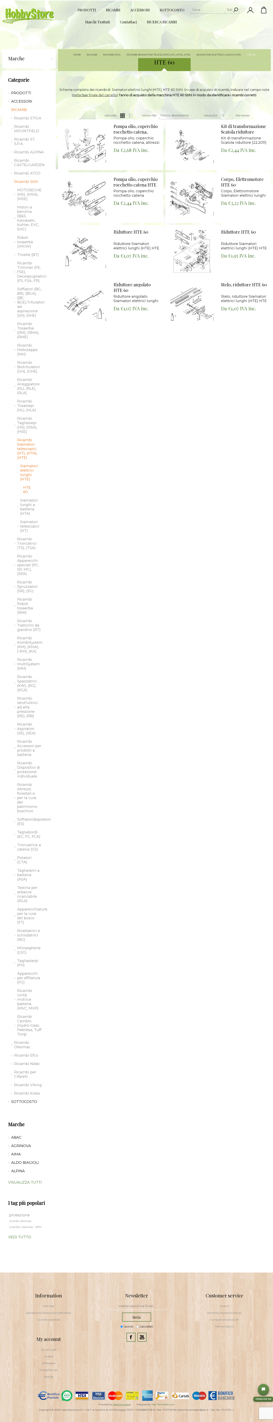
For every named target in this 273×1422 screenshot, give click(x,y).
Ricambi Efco (26, 1055)
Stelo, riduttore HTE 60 (244, 285)
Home (77, 54)
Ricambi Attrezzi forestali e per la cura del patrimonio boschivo (27, 797)
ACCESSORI (21, 101)
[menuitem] (48, 1306)
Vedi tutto (19, 1237)
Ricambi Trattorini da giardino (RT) (29, 625)
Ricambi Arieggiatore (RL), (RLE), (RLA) (28, 386)
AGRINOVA (21, 1146)
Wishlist (48, 1376)
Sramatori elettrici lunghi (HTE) (29, 472)
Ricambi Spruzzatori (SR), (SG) (27, 586)
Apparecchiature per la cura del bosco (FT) (30, 916)
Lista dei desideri (87, 130)
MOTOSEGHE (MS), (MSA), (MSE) (29, 194)
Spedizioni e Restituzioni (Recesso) (48, 1312)
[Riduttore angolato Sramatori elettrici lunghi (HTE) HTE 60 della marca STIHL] (84, 304)
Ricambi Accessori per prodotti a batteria (29, 748)
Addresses (48, 1363)
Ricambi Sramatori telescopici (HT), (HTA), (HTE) (27, 449)
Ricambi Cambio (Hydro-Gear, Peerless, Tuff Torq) (29, 1025)
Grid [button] (122, 115)
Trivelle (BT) (28, 255)
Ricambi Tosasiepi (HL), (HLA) (26, 405)
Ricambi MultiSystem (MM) (28, 664)
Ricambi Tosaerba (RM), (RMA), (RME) (28, 330)
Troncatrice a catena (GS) (29, 847)
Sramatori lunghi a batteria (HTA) (29, 507)
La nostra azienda (48, 1319)
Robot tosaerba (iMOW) (25, 242)
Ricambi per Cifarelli (25, 1074)
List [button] (131, 115)
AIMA (16, 1154)
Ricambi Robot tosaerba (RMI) (25, 606)
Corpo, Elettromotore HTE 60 (242, 182)
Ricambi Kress (27, 1093)
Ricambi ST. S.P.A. (24, 141)
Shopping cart (48, 1369)
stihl (38, 1227)
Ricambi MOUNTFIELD (26, 128)
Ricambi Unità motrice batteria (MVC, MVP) (28, 999)
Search (224, 1306)
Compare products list (224, 1319)
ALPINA (18, 1171)
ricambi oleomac (20, 1221)
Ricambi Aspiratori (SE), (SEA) (26, 728)
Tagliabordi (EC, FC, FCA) (28, 834)
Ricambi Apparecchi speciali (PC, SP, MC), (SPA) (28, 565)
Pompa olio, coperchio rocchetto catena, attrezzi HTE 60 (136, 129)
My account (48, 1349)
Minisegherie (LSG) (29, 950)
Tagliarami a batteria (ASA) (28, 875)
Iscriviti (128, 1327)
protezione (19, 1215)
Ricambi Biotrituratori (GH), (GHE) (28, 367)
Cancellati (146, 1327)
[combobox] (211, 9)
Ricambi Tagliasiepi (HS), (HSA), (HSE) (27, 425)
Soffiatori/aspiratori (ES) (30, 821)
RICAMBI (19, 110)
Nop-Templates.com (163, 1404)
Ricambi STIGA (27, 118)
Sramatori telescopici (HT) (29, 526)
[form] (136, 1306)
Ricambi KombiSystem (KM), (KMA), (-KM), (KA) (30, 644)
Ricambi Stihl (26, 181)
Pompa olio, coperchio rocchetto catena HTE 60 (136, 182)
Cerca (235, 9)
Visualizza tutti (25, 1182)
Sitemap (48, 1306)
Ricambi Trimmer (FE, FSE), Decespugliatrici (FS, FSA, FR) (30, 272)
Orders (48, 1356)
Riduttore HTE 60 (131, 232)
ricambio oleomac (21, 1227)
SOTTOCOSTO (24, 1102)
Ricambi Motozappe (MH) (27, 349)
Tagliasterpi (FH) (27, 963)
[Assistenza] (263, 1389)
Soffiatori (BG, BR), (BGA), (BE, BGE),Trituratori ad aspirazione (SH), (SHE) (30, 302)
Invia (136, 1317)
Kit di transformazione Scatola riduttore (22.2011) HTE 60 (243, 129)
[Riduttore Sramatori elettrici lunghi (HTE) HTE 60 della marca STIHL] (84, 251)
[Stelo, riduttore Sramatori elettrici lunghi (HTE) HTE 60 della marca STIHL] (191, 304)
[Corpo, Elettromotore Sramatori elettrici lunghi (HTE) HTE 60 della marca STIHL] (191, 198)
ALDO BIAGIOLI (25, 1162)
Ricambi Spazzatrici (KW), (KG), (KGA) (27, 683)
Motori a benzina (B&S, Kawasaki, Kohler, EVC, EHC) (28, 218)
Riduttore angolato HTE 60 (132, 287)
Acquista (79, 120)
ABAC (16, 1137)
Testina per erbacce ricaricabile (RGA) (27, 894)
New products (224, 1326)
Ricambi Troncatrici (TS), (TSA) (27, 543)
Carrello (264, 10)
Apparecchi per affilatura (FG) (28, 978)
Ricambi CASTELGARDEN (29, 162)
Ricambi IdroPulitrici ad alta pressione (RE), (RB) (27, 707)
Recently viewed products (224, 1312)
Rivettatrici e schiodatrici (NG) (28, 935)
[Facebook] (131, 1337)
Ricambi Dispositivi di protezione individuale (28, 769)
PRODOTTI (21, 93)
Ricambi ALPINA (29, 152)
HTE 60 (27, 489)
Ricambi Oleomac (22, 1044)
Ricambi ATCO (27, 173)
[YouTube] (141, 1337)
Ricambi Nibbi (27, 1064)
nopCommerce (122, 1404)
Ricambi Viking (28, 1085)
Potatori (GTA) (24, 860)
